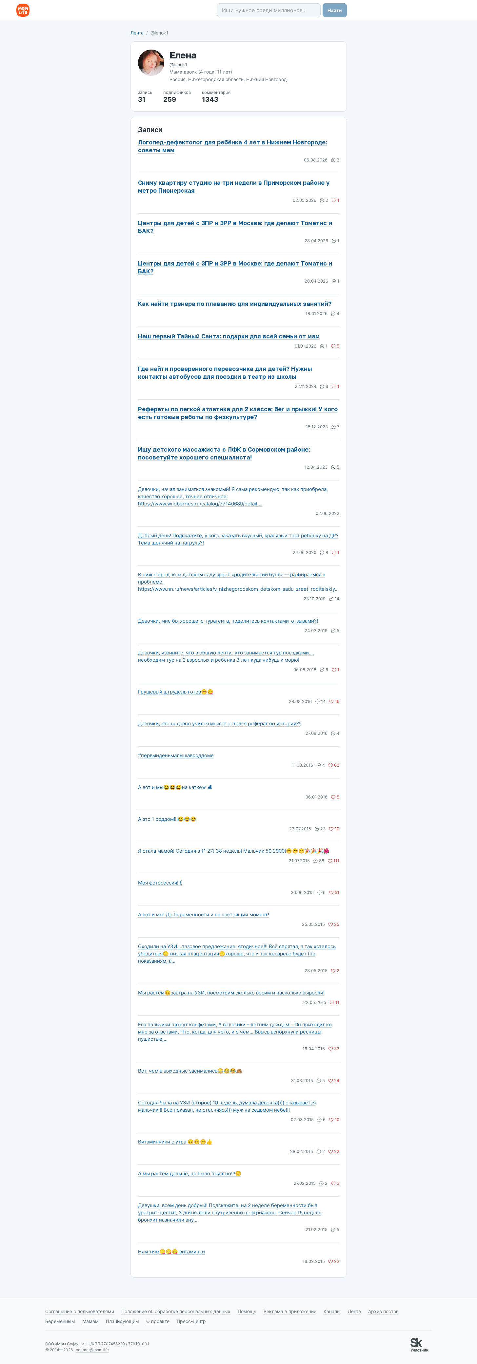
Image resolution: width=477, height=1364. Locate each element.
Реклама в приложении (290, 1311)
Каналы (332, 1311)
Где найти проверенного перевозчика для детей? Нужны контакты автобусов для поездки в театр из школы (225, 372)
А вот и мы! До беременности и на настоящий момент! (203, 914)
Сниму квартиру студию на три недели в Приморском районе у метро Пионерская (234, 186)
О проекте (157, 1321)
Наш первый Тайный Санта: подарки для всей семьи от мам (229, 336)
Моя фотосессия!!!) (160, 883)
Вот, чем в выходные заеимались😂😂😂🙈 (190, 1071)
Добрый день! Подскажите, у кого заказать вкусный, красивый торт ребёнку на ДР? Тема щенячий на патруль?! (238, 539)
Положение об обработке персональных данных (175, 1311)
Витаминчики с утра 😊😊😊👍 (175, 1142)
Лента (137, 32)
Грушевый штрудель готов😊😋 (175, 692)
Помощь (247, 1311)
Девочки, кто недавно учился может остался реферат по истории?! (219, 723)
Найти (335, 10)
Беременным (60, 1321)
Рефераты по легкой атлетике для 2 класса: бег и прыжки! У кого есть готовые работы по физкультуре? (238, 412)
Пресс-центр (191, 1321)
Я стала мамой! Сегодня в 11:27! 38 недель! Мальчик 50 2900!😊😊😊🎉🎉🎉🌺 (233, 851)
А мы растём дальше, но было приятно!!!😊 (189, 1173)
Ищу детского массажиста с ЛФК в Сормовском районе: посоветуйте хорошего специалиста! (224, 453)
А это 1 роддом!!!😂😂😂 (167, 819)
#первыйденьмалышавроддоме (176, 755)
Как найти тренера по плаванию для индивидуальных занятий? (234, 303)
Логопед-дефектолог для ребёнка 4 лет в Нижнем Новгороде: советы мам (232, 146)
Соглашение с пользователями (79, 1311)
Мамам (90, 1321)
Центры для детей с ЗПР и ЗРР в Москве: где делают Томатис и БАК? (235, 226)
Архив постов (383, 1311)
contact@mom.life (92, 1349)
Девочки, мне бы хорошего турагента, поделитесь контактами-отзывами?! (228, 621)
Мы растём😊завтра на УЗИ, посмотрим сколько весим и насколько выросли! (231, 993)
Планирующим (122, 1321)
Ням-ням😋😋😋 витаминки (171, 1251)
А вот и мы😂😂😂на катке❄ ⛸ (175, 787)
